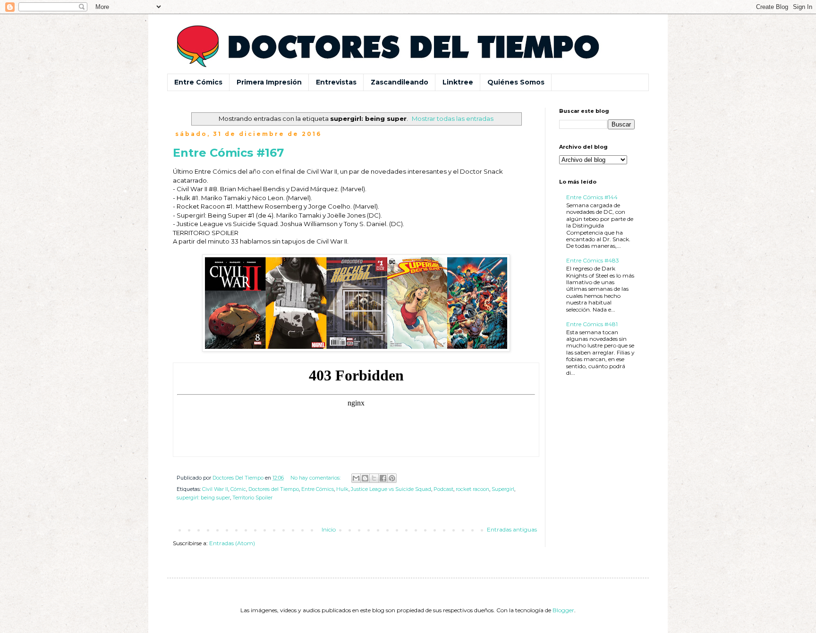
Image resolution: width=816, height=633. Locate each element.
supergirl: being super (203, 498)
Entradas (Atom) (232, 543)
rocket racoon (472, 489)
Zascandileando (399, 82)
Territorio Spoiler (252, 498)
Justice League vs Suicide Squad (391, 489)
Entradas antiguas (512, 529)
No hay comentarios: (316, 478)
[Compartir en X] (374, 478)
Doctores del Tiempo (273, 489)
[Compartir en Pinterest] (392, 478)
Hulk (342, 489)
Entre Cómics (198, 82)
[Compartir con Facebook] (383, 478)
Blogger (563, 610)
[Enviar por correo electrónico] (356, 478)
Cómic (238, 489)
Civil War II (215, 489)
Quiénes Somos (515, 82)
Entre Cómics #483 (592, 260)
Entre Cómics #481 (592, 324)
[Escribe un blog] (365, 478)
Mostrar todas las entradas (452, 118)
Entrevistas (336, 82)
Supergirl (503, 489)
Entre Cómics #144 (592, 197)
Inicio (329, 529)
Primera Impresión (269, 82)
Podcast (443, 489)
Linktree (457, 82)
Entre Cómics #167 (228, 153)
